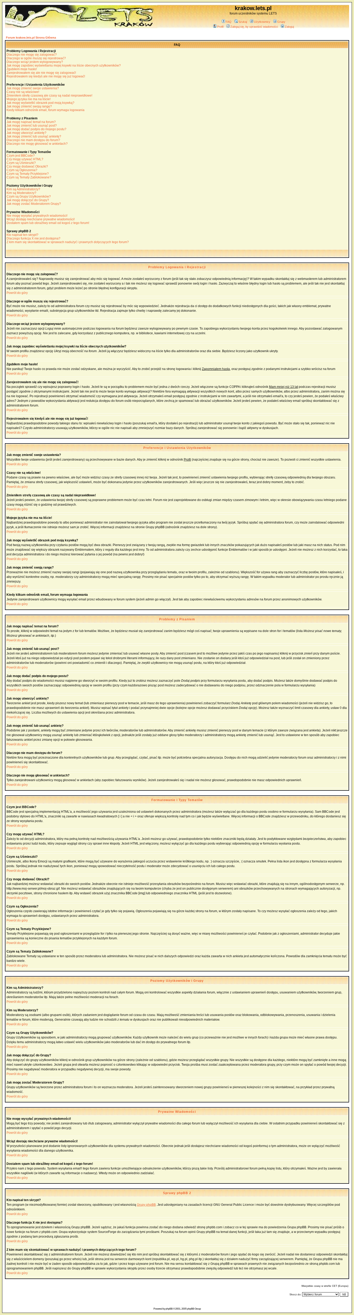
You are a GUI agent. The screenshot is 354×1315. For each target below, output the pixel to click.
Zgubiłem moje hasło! (21, 69)
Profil (220, 26)
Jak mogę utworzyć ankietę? (26, 133)
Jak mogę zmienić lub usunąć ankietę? (33, 136)
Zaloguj (289, 26)
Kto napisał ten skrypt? (22, 235)
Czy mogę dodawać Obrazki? (27, 166)
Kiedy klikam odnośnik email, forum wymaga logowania (45, 110)
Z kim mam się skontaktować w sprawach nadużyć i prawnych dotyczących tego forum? (67, 242)
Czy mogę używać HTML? (24, 159)
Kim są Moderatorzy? (21, 193)
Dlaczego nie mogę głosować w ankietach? (37, 144)
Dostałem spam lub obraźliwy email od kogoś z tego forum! (47, 223)
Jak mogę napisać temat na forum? (31, 122)
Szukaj (242, 21)
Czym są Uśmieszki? (21, 163)
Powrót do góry (17, 293)
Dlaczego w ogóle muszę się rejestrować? (36, 58)
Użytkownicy (262, 21)
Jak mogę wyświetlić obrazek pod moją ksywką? (40, 103)
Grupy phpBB (146, 1205)
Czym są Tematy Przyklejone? (27, 174)
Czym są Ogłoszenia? (21, 170)
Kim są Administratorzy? (23, 189)
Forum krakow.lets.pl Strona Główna (31, 37)
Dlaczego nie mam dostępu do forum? (33, 140)
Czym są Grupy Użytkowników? (28, 196)
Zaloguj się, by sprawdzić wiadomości (254, 26)
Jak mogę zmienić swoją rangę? (29, 106)
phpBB (169, 1308)
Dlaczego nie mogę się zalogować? (31, 54)
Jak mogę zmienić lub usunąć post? (31, 125)
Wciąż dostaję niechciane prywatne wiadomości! (40, 219)
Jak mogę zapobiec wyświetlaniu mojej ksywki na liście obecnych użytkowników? (63, 65)
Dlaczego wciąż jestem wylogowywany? (34, 62)
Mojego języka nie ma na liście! (28, 99)
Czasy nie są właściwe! (22, 92)
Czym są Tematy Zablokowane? (28, 177)
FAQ (228, 21)
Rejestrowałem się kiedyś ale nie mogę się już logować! (45, 76)
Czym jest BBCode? (20, 155)
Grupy (281, 21)
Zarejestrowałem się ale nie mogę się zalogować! (41, 73)
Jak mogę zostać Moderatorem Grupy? (33, 204)
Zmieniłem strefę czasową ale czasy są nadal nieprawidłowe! (49, 95)
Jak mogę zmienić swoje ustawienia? (32, 88)
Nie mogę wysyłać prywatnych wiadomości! (36, 215)
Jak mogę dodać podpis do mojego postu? (36, 129)
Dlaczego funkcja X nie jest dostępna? (33, 238)
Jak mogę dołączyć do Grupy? (27, 200)
